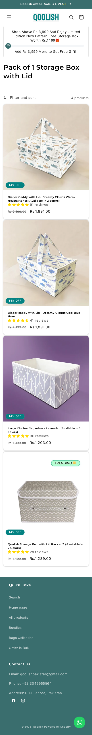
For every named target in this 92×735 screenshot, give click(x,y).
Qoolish (38, 726)
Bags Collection (21, 638)
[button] (9, 17)
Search (14, 597)
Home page (18, 607)
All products (18, 617)
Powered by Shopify (57, 726)
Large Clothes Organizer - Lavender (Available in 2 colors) (44, 430)
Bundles (15, 627)
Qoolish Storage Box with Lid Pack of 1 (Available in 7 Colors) (45, 546)
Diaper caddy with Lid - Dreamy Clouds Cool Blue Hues (44, 314)
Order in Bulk (19, 648)
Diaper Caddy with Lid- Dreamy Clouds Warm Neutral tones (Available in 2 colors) (41, 198)
